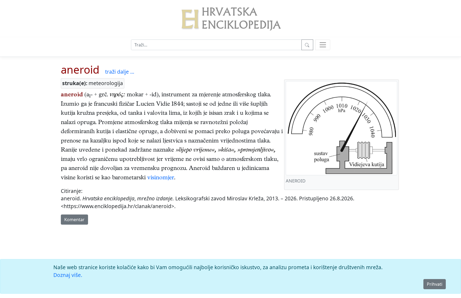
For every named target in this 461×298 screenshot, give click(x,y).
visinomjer (160, 178)
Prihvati (434, 284)
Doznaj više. (67, 275)
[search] (322, 44)
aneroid (80, 69)
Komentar (74, 219)
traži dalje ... (119, 71)
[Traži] (307, 44)
